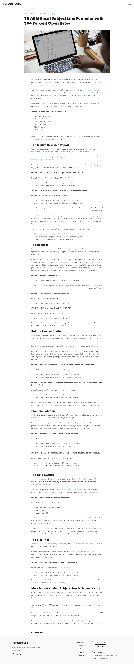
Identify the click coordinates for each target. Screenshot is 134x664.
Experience (80, 642)
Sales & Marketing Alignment (49, 14)
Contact (81, 655)
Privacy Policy (16, 650)
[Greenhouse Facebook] (13, 654)
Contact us (83, 623)
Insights (81, 652)
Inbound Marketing (31, 14)
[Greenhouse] (20, 643)
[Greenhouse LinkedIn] (20, 654)
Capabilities (80, 645)
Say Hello (100, 646)
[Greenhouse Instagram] (17, 654)
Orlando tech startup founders (65, 490)
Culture (82, 649)
